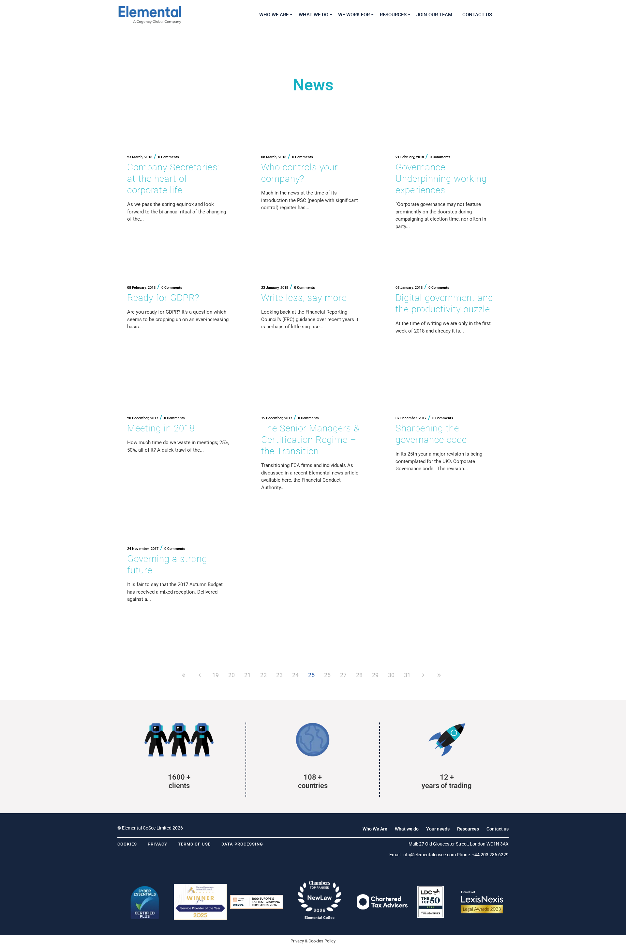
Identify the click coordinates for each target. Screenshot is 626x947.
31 (407, 675)
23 (279, 675)
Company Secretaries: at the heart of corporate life (173, 178)
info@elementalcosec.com (429, 854)
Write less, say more (304, 297)
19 (215, 675)
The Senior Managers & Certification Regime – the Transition (310, 440)
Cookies (127, 844)
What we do (407, 828)
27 (343, 675)
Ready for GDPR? (163, 297)
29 (375, 675)
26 (327, 675)
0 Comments (168, 157)
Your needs (438, 828)
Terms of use (194, 844)
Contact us (497, 828)
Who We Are (375, 828)
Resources (468, 828)
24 (295, 675)
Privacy (157, 844)
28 (359, 675)
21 (247, 675)
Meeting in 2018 (161, 428)
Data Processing (242, 844)
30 (391, 675)
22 (263, 675)
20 (231, 675)
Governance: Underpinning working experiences (441, 178)
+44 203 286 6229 (490, 854)
